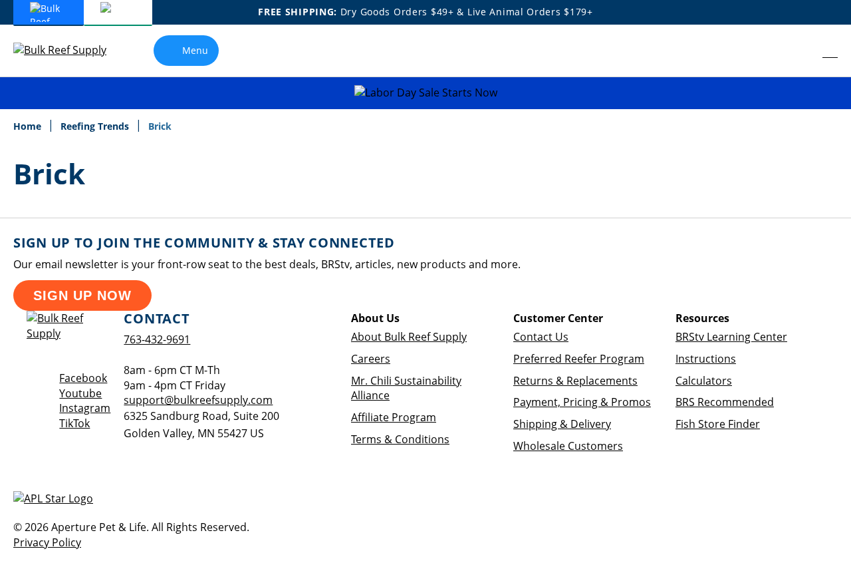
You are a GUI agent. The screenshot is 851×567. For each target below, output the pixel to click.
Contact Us (540, 336)
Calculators (703, 380)
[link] (801, 50)
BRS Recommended (724, 402)
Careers (370, 358)
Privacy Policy (47, 542)
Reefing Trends (96, 126)
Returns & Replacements (575, 380)
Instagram (84, 408)
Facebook (83, 378)
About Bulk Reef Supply (409, 336)
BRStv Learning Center (731, 336)
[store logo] (69, 50)
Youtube (80, 393)
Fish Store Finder (717, 424)
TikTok (74, 423)
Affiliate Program (393, 417)
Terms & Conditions (400, 439)
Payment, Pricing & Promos (582, 402)
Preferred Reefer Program (578, 358)
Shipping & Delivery (562, 424)
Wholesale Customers (568, 446)
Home (28, 126)
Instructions (705, 358)
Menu (195, 50)
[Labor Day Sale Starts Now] (425, 92)
